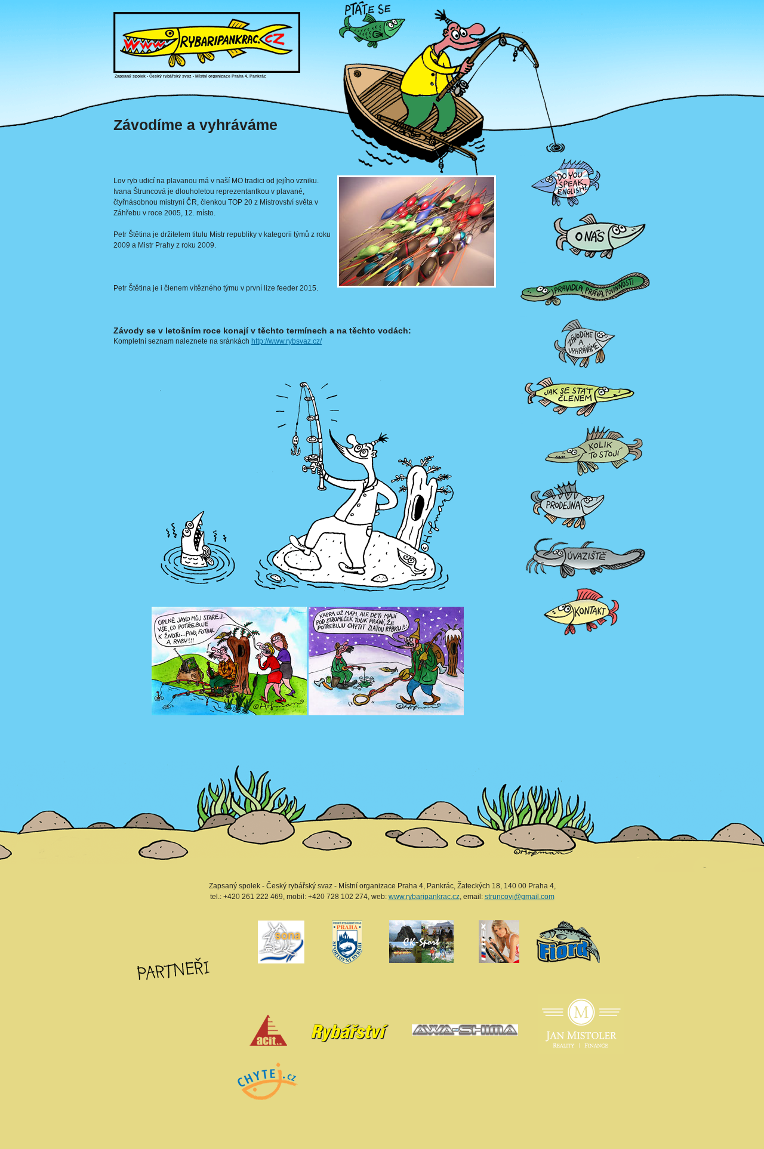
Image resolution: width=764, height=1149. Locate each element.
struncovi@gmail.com (519, 896)
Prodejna (521, 477)
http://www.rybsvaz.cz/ (286, 341)
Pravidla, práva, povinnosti (524, 262)
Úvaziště (521, 531)
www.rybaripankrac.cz (424, 896)
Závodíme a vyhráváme (524, 316)
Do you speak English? (524, 155)
